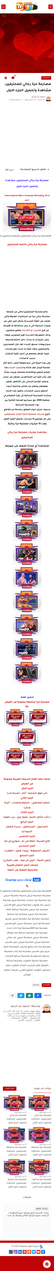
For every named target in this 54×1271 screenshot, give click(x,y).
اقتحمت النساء (16, 368)
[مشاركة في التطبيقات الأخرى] (12, 995)
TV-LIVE (14, 1246)
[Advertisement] (27, 43)
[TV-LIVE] (27, 6)
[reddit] (29, 1252)
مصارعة (46, 78)
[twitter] (34, 1252)
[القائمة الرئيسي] (50, 7)
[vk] (11, 1252)
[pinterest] (25, 1252)
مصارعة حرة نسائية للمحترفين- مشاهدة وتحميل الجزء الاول (16, 1183)
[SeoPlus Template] (41, 1246)
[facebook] (43, 1252)
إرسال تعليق (41, 1209)
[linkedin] (20, 1252)
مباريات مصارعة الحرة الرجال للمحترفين (24, 414)
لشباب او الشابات (31, 330)
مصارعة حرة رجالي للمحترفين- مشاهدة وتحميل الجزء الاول (16, 1119)
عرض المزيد (9, 1089)
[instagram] (15, 1252)
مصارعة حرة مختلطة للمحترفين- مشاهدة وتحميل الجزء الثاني (16, 1151)
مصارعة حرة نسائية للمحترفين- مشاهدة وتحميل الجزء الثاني (41, 1183)
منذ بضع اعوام (44, 1112)
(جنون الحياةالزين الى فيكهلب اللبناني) (27, 860)
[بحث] (3, 7)
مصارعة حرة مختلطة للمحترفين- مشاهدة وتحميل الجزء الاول (41, 1151)
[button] (37, 995)
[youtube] (38, 1252)
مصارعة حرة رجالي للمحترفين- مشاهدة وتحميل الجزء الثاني (41, 1119)
